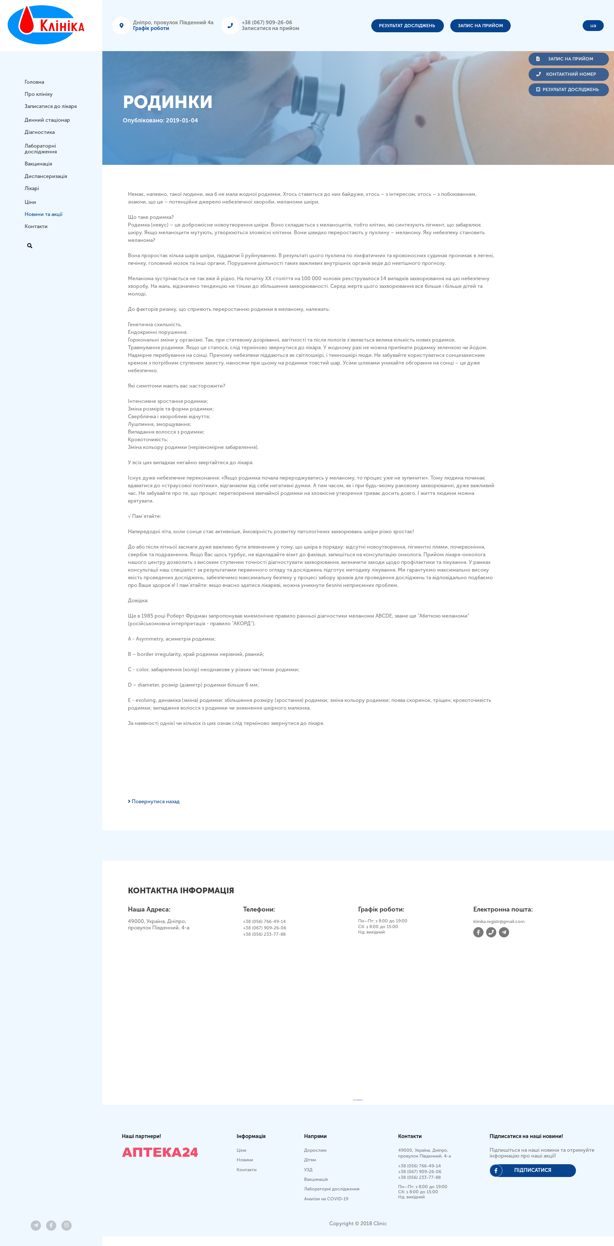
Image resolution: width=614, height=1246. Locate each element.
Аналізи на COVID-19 (326, 1199)
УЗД (308, 1170)
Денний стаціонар (47, 120)
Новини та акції (43, 214)
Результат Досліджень (407, 25)
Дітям (310, 1160)
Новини (245, 1160)
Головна (34, 82)
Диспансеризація (46, 176)
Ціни (30, 202)
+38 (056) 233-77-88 (264, 934)
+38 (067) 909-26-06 (267, 22)
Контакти (36, 227)
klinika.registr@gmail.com (499, 921)
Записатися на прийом (270, 28)
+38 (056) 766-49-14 (264, 921)
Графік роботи (151, 28)
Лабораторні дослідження (41, 149)
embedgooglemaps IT (360, 1100)
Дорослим (315, 1150)
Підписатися (532, 1170)
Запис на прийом (480, 25)
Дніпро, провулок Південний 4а (173, 22)
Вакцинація (38, 164)
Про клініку (39, 94)
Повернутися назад (155, 801)
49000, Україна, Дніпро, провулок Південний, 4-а (424, 1153)
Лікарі (32, 189)
